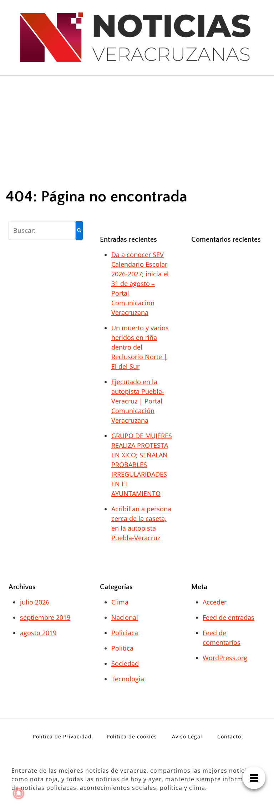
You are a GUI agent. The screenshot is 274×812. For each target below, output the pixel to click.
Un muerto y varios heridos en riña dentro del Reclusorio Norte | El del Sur (140, 347)
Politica (122, 648)
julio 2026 (34, 602)
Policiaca (124, 632)
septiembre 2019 (45, 617)
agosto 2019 (38, 632)
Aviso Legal (187, 736)
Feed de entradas (228, 617)
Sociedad (125, 663)
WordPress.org (225, 657)
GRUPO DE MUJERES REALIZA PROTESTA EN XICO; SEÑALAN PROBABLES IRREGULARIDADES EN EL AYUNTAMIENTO (141, 464)
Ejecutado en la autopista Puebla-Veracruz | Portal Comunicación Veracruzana (137, 401)
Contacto (229, 736)
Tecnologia (127, 679)
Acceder (215, 602)
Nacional (124, 617)
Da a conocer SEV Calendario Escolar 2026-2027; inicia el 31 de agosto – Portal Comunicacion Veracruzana (140, 283)
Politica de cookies (132, 736)
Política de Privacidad (62, 736)
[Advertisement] (137, 126)
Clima (119, 602)
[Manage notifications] (18, 793)
